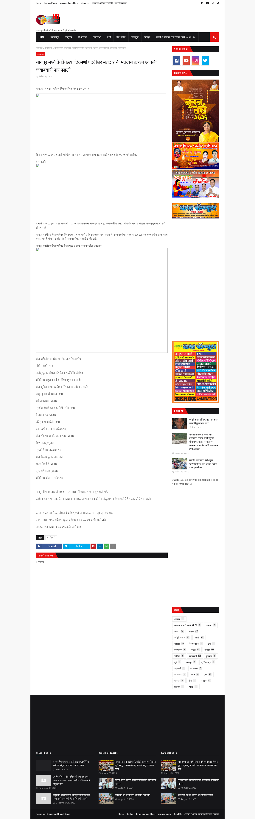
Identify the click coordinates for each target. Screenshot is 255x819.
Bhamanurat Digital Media (58, 813)
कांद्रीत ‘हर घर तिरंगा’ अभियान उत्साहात (132, 795)
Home (38, 2)
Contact (130, 813)
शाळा (192, 686)
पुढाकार (210, 655)
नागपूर (209, 649)
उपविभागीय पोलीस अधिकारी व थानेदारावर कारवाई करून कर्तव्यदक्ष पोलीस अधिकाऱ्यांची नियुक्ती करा (71, 780)
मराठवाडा (195, 668)
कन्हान (193, 631)
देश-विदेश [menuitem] (121, 37)
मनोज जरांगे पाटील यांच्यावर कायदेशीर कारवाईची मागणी (135, 781)
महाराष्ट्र (180, 674)
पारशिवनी (48, 47)
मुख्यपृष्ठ (39, 47)
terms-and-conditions (146, 813)
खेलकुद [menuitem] (135, 37)
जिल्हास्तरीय (195, 643)
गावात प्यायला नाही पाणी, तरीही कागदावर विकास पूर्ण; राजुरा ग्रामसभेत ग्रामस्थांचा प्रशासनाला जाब (135, 765)
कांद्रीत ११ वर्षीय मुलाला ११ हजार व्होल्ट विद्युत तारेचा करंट (203, 421)
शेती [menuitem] (109, 37)
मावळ (194, 674)
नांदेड (195, 649)
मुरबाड (178, 680)
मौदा (192, 680)
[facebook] (202, 3)
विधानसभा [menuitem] (82, 37)
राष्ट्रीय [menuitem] (68, 37)
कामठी (199, 637)
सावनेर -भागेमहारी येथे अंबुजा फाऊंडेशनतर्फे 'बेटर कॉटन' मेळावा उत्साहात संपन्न (203, 463)
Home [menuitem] (42, 37)
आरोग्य (210, 625)
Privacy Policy (50, 2)
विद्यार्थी (178, 686)
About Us (85, 2)
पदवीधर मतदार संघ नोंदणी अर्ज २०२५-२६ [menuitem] (176, 37)
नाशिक (179, 655)
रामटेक (205, 680)
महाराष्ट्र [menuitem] (55, 37)
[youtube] (207, 3)
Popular (179, 411)
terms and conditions (69, 2)
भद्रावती (179, 668)
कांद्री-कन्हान (181, 637)
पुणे (177, 662)
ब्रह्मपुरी (191, 662)
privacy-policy (164, 813)
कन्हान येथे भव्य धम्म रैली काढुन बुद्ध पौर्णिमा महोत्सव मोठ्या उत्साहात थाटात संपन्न (71, 763)
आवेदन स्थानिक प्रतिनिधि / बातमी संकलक (109, 2)
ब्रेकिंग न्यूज (207, 662)
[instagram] (213, 3)
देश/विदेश (179, 649)
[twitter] (217, 3)
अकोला (178, 619)
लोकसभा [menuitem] (97, 37)
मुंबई (207, 674)
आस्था (178, 631)
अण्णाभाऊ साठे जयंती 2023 (187, 625)
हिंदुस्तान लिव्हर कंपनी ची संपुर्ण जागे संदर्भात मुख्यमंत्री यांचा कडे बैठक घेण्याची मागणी (71, 796)
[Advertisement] (195, 280)
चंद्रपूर (179, 643)
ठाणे (211, 643)
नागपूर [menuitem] (147, 37)
